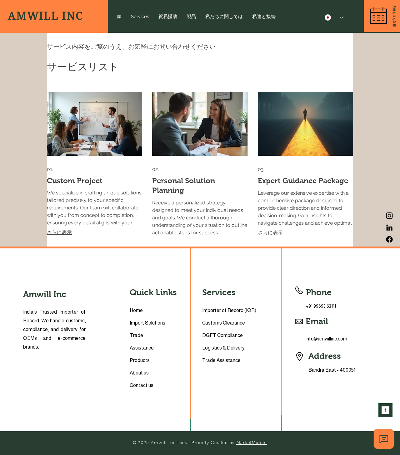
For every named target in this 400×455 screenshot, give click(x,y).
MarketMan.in (251, 443)
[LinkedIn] (389, 227)
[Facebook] (389, 239)
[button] (394, 16)
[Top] (385, 410)
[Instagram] (389, 215)
